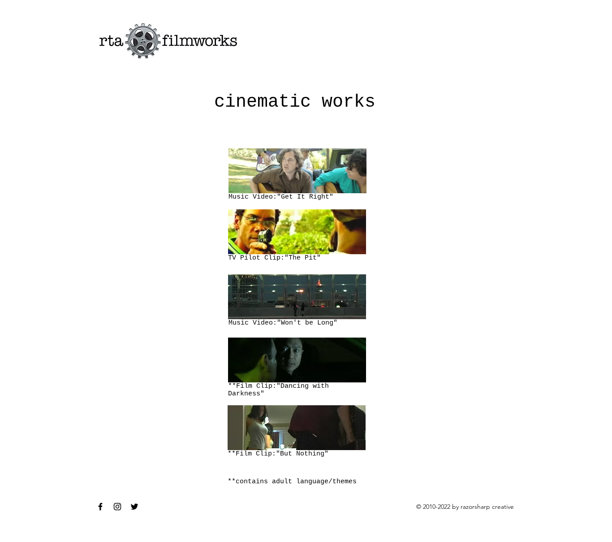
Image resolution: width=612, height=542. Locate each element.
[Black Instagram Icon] (117, 507)
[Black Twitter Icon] (134, 507)
